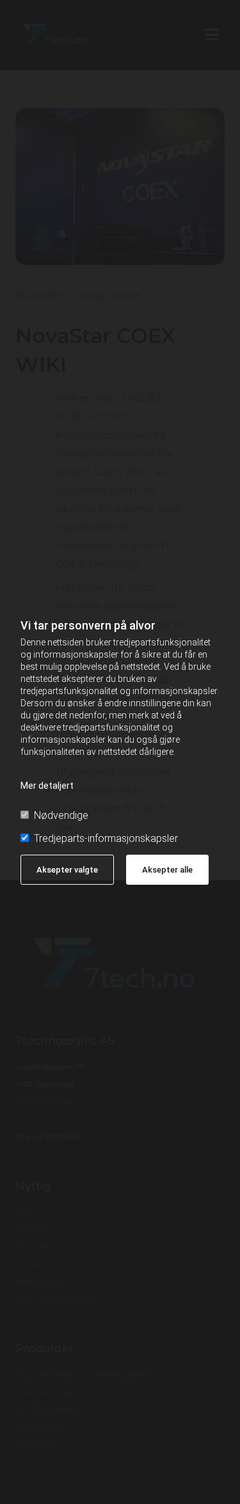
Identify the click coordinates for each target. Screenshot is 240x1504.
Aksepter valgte (67, 870)
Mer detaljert (47, 785)
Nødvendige (61, 815)
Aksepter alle (167, 870)
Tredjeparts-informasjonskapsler (106, 838)
